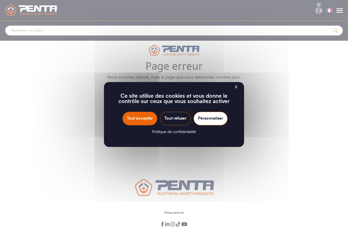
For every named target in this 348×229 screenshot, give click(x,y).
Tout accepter (140, 118)
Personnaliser (210, 118)
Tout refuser (175, 118)
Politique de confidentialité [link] (174, 132)
